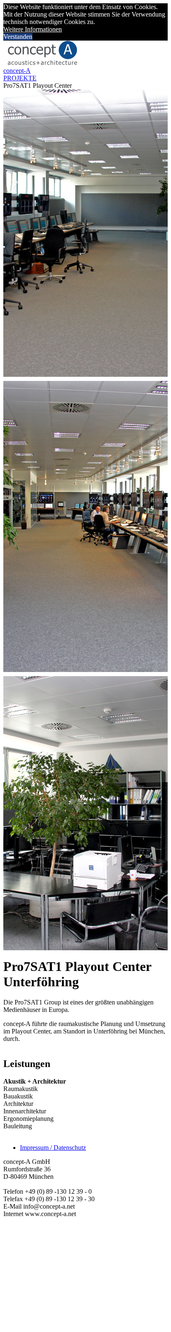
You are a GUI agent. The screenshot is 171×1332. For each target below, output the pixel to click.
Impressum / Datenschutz (53, 1147)
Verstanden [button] (17, 36)
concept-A (17, 70)
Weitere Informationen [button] (32, 29)
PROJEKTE (20, 78)
